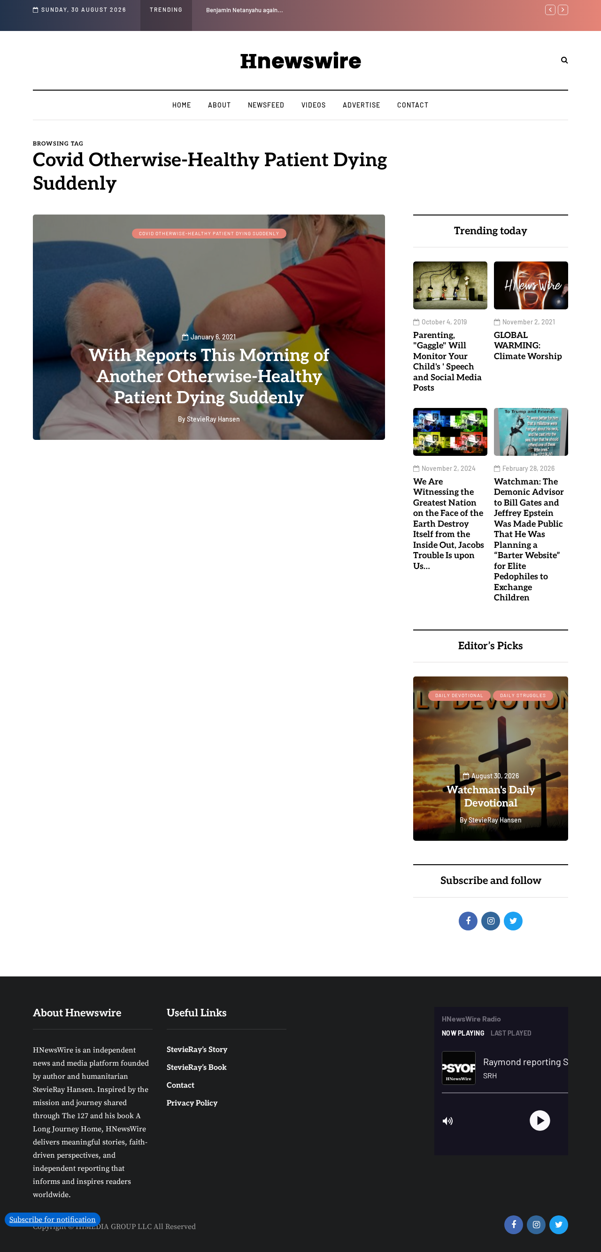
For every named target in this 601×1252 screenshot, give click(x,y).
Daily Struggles (523, 695)
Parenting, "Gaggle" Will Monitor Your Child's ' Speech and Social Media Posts (307, 10)
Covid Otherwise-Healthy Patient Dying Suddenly (209, 233)
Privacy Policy (192, 1103)
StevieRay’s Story (197, 1049)
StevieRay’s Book (197, 1067)
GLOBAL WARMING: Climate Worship (528, 345)
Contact (413, 105)
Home (181, 105)
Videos (313, 105)
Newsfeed (266, 105)
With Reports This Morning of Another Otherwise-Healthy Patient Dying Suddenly (209, 377)
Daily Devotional (459, 695)
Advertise (361, 105)
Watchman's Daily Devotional (491, 796)
